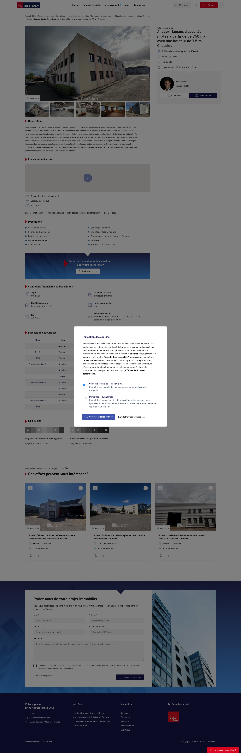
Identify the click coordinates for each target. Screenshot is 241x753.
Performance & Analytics (101, 396)
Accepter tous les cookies (101, 416)
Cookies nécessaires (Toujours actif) (106, 383)
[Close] (164, 329)
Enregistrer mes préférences (131, 416)
